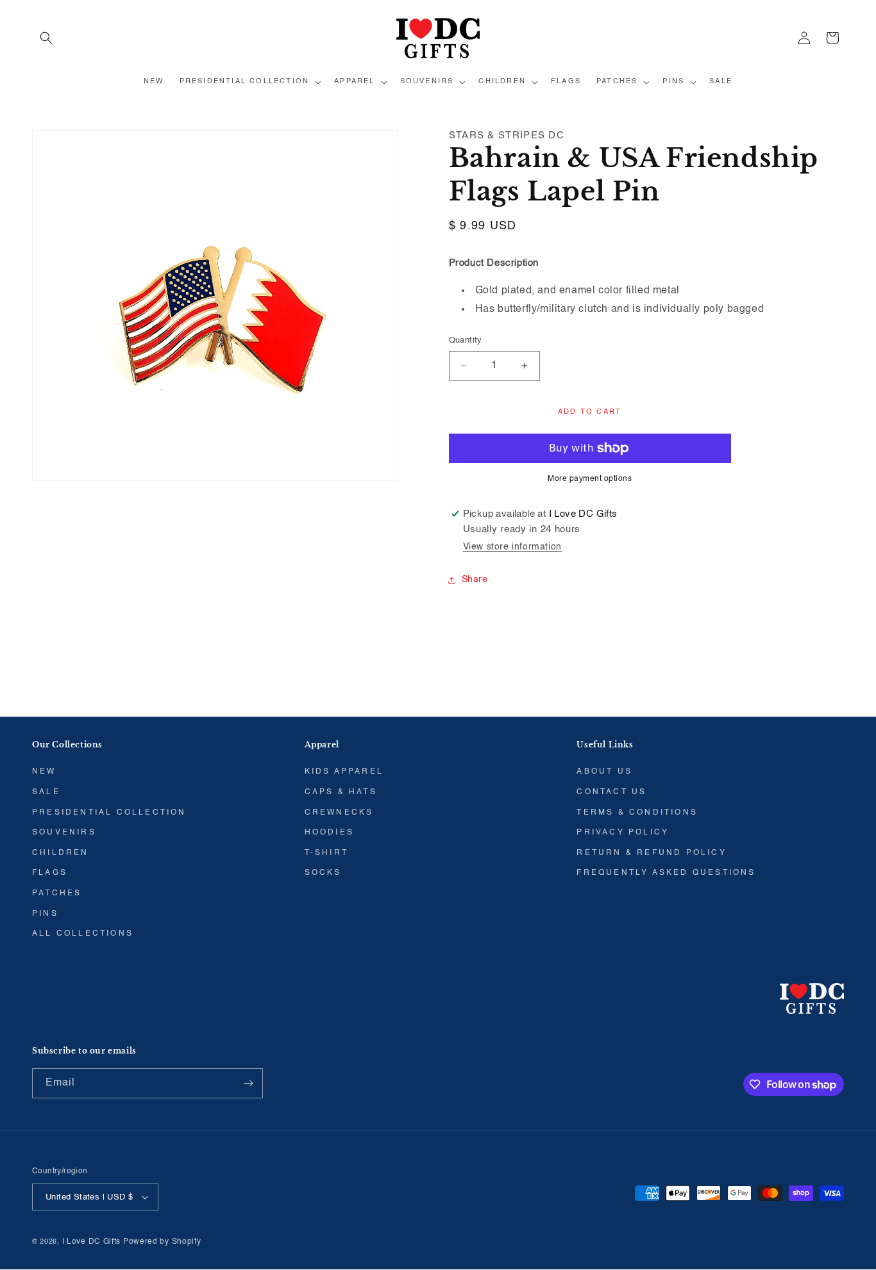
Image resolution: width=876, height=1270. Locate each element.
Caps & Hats (341, 792)
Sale (46, 792)
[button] (46, 38)
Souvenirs (64, 832)
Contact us (611, 792)
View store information (512, 546)
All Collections (82, 934)
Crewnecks (339, 813)
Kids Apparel (344, 772)
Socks (323, 873)
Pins (45, 914)
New (44, 772)
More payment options (590, 479)
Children (60, 853)
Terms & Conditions (637, 813)
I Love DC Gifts (91, 1242)
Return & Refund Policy (651, 853)
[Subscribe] (248, 1083)
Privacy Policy (623, 832)
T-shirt (326, 853)
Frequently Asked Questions (666, 873)
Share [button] (475, 579)
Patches (56, 893)
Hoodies (329, 832)
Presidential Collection (109, 813)
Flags (49, 873)
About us (604, 772)
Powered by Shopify (162, 1242)
